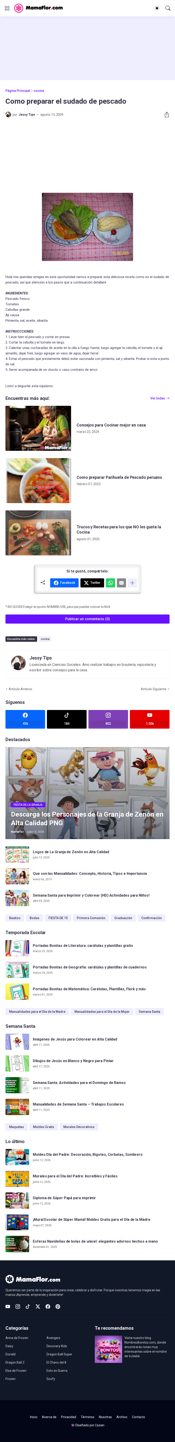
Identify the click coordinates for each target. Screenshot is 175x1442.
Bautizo (15, 918)
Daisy (9, 1346)
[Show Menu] (7, 8)
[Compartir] (165, 114)
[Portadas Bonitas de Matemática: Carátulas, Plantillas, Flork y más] (17, 991)
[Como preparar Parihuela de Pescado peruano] (38, 480)
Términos (87, 1417)
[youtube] (7, 1306)
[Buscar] (168, 8)
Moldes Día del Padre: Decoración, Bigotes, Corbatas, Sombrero (88, 1154)
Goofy (50, 1379)
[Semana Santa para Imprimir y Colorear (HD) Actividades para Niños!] (17, 898)
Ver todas (157, 398)
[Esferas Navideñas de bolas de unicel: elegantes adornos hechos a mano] (17, 1244)
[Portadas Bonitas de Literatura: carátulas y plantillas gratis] (17, 948)
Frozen (10, 1379)
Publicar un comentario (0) (87, 619)
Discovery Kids (56, 1346)
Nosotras (105, 1417)
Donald (10, 1354)
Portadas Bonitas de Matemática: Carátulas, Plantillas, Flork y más (89, 989)
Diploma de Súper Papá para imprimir (64, 1198)
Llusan (99, 1425)
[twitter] (38, 1306)
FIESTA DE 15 (58, 918)
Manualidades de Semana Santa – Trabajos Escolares (78, 1104)
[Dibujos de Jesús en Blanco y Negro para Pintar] (17, 1063)
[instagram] (17, 1306)
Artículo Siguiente (153, 689)
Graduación (123, 918)
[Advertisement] (87, 48)
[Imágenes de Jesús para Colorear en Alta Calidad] (17, 1042)
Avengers (53, 1338)
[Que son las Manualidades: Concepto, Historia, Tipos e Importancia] (17, 876)
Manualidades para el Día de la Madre (37, 1011)
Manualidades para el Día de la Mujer (102, 1011)
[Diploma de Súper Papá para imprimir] (17, 1200)
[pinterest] (58, 1306)
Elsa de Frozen (15, 1370)
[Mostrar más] (132, 582)
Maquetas (16, 1127)
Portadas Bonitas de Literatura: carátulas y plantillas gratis (83, 945)
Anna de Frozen (16, 1338)
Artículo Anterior (20, 689)
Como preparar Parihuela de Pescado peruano (119, 477)
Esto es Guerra (56, 1370)
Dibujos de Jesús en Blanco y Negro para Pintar (73, 1061)
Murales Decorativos (79, 1127)
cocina (39, 91)
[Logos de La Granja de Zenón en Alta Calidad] (17, 854)
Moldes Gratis (43, 1127)
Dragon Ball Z (15, 1362)
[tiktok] (28, 1306)
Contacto (138, 1417)
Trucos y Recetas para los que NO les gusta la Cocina (119, 529)
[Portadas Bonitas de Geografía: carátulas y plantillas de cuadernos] (17, 970)
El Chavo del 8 (56, 1362)
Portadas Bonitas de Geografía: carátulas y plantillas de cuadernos (90, 967)
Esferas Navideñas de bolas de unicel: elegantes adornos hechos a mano (95, 1241)
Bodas (34, 918)
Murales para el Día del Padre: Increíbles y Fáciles (75, 1176)
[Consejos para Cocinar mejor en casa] (38, 428)
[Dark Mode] (157, 8)
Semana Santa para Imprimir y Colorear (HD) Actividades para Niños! (91, 895)
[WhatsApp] (110, 582)
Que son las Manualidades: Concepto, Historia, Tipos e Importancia (90, 873)
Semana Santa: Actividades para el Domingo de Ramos (79, 1083)
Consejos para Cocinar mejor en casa (111, 425)
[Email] (121, 582)
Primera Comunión (91, 918)
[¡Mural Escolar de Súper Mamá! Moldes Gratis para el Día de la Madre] (17, 1222)
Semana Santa (149, 1011)
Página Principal (17, 91)
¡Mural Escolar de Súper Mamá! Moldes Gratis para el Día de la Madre (91, 1219)
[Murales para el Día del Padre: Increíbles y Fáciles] (17, 1179)
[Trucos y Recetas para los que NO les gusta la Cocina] (38, 532)
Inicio (33, 1417)
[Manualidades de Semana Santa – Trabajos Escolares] (17, 1107)
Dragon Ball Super (59, 1354)
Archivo (121, 1417)
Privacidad (68, 1417)
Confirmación (151, 918)
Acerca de (49, 1417)
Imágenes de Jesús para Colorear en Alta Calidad (75, 1039)
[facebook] (48, 1306)
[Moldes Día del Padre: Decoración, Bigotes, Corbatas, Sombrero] (17, 1157)
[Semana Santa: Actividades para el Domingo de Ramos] (17, 1085)
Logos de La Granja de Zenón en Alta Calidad (71, 852)
